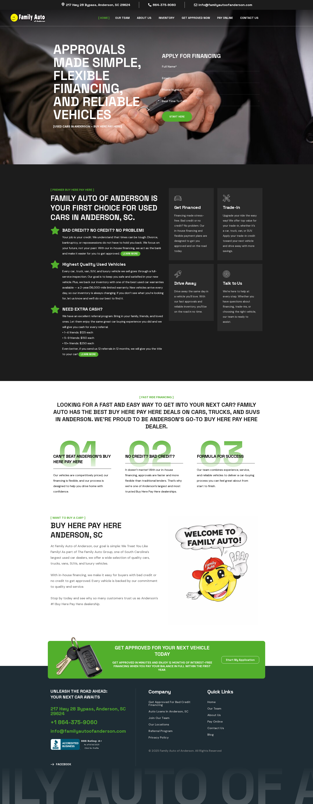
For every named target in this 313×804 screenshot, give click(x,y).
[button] (93, 711)
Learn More (130, 253)
